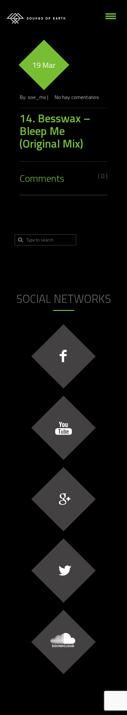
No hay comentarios (76, 97)
